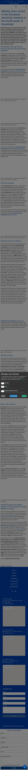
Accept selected (13, 395)
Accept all (24, 395)
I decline (3, 395)
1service (7, 384)
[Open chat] (25, 767)
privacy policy (23, 379)
